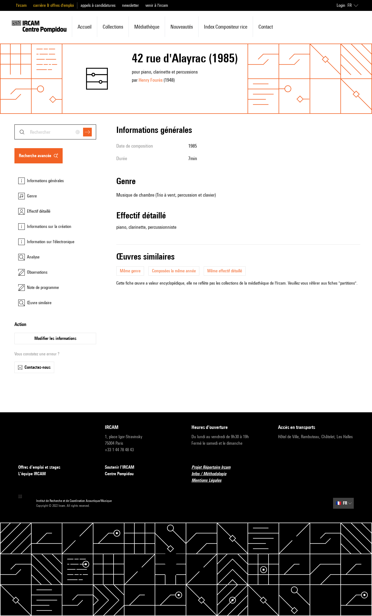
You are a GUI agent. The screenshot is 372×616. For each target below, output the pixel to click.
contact (265, 27)
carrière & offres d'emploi (53, 5)
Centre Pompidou (119, 473)
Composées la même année (174, 270)
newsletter (130, 5)
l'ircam (21, 5)
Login (341, 5)
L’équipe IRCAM (32, 473)
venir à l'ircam (156, 5)
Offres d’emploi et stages (39, 467)
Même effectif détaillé (224, 270)
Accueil (85, 27)
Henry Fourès (151, 80)
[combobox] (55, 131)
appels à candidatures (98, 5)
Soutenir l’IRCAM (119, 467)
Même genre (130, 270)
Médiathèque (146, 27)
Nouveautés (181, 27)
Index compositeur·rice (225, 27)
